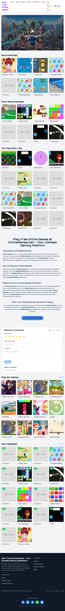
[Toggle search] (52, 6)
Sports (29, 2)
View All (61, 377)
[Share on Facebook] (23, 602)
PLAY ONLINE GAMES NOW (32, 318)
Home (12, 2)
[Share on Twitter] (28, 602)
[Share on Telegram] (42, 602)
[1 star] (5, 336)
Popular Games (39, 567)
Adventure (35, 2)
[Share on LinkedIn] (32, 602)
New (17, 2)
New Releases (38, 564)
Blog (35, 569)
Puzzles (43, 2)
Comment (7, 348)
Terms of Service (7, 583)
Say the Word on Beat (49, 6)
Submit (7, 362)
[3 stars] (13, 336)
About (3, 578)
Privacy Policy (5, 581)
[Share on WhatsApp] (37, 602)
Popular (22, 2)
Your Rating (7, 333)
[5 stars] (20, 336)
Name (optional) (9, 341)
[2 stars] (9, 336)
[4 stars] (16, 336)
